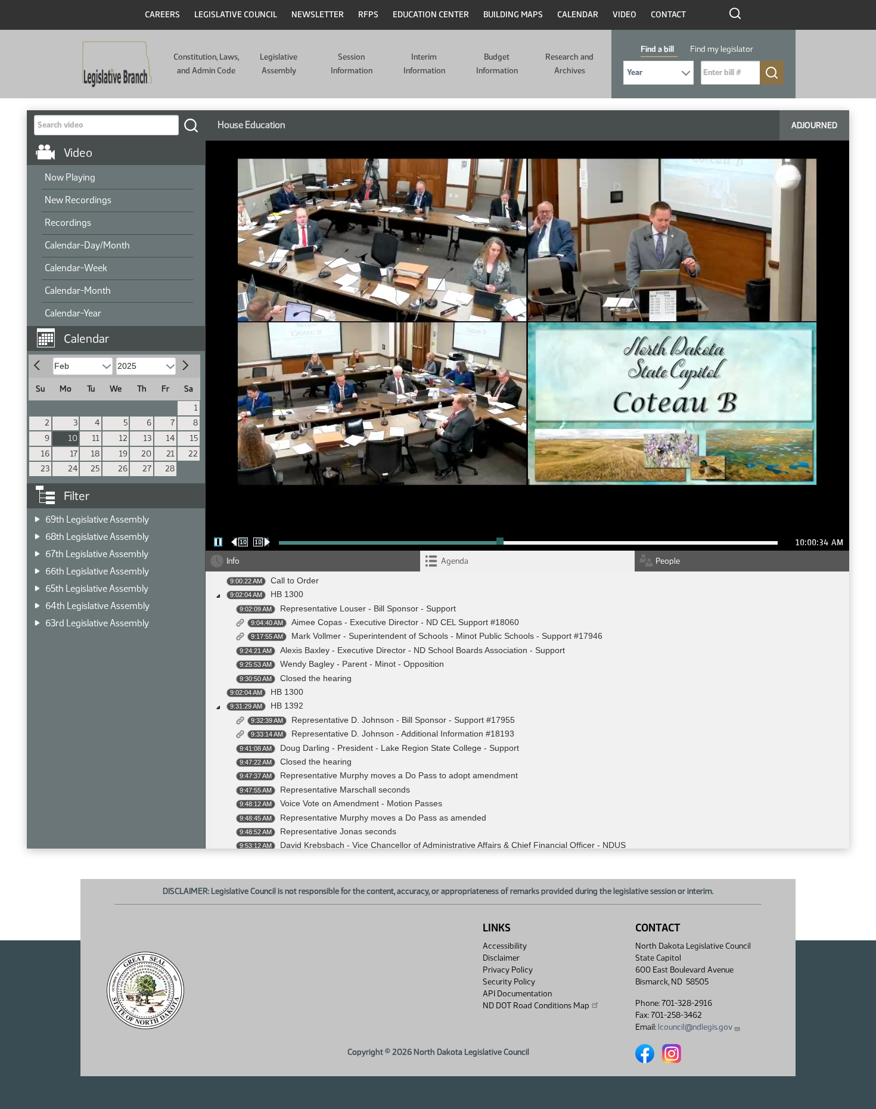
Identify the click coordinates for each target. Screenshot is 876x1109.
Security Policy (509, 982)
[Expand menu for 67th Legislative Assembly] (37, 550)
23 (45, 469)
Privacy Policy (508, 970)
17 (73, 454)
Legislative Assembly (278, 63)
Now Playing (70, 177)
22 (193, 454)
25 (95, 469)
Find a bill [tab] (657, 49)
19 (123, 454)
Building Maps (513, 15)
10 (73, 438)
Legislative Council (235, 15)
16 (45, 454)
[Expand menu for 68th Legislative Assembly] (37, 533)
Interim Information (424, 63)
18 (95, 454)
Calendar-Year (73, 313)
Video (624, 15)
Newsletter (317, 15)
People (668, 561)
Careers (162, 15)
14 (170, 438)
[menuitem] (117, 178)
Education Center (431, 15)
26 (123, 469)
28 (170, 469)
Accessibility (505, 946)
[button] (120, 332)
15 (194, 438)
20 (146, 454)
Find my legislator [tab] (721, 49)
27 (146, 469)
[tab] (527, 561)
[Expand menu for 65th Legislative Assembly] (37, 584)
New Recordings (78, 200)
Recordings (68, 222)
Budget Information (497, 63)
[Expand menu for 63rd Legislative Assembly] (37, 619)
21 (170, 454)
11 (96, 438)
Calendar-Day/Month (87, 245)
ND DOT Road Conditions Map (536, 1006)
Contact (668, 15)
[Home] (117, 64)
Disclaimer (501, 958)
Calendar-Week (76, 268)
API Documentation (517, 994)
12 (123, 438)
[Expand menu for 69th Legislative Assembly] (37, 515)
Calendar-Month (78, 290)
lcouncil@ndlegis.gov (695, 1027)
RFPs (368, 15)
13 (147, 438)
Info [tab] (233, 561)
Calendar (577, 15)
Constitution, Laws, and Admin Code (206, 63)
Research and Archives (569, 63)
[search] (191, 125)
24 (72, 469)
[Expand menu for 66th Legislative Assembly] (37, 567)
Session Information (351, 63)
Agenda (454, 561)
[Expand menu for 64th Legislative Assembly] (37, 602)
